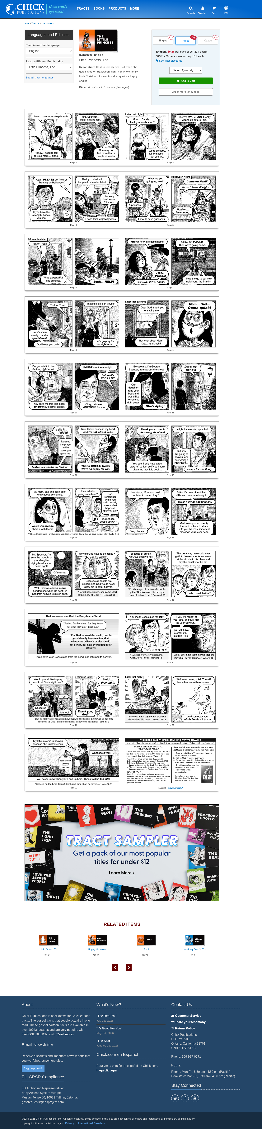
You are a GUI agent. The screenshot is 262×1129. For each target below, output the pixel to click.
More (134, 8)
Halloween (47, 23)
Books (99, 8)
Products (117, 8)
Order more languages (185, 91)
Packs (185, 40)
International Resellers (91, 1123)
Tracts (83, 8)
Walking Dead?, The (195, 949)
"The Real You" (107, 1016)
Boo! (146, 949)
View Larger (173, 788)
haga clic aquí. (106, 1070)
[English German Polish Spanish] (49, 51)
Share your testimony (190, 1022)
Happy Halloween (97, 949)
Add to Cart (187, 80)
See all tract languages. (40, 77)
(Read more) (64, 1034)
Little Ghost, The (49, 949)
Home (25, 23)
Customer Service (187, 1015)
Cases (208, 40)
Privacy (69, 1123)
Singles (162, 40)
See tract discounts (170, 60)
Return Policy (184, 1028)
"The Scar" (103, 1040)
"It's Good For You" (109, 1028)
